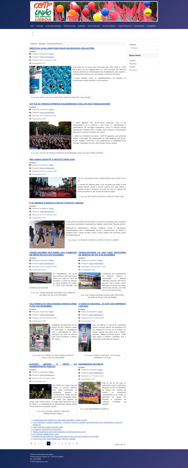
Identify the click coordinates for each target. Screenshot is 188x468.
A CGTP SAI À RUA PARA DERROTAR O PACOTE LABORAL (54, 439)
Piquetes (132, 67)
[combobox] (143, 48)
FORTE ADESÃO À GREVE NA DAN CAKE (48, 427)
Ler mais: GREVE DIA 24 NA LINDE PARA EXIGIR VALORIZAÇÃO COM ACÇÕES (61, 97)
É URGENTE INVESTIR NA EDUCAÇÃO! (47, 429)
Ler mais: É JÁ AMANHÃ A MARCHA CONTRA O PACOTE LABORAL (94, 240)
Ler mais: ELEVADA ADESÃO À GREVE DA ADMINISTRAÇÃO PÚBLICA (53, 412)
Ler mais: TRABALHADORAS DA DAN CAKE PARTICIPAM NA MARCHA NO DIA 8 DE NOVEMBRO (103, 296)
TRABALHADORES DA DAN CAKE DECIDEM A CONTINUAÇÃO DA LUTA (59, 432)
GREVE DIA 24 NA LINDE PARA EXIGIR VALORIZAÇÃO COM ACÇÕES (61, 48)
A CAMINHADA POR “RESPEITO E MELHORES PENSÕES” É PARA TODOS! (60, 420)
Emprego (40, 26)
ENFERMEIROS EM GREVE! (90, 364)
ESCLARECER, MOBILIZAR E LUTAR (46, 434)
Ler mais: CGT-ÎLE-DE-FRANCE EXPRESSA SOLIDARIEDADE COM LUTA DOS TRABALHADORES (67, 153)
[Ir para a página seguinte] (73, 443)
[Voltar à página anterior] (35, 443)
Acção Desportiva (125, 26)
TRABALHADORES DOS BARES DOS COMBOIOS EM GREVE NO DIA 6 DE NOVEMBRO (53, 253)
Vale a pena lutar (94, 26)
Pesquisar (132, 45)
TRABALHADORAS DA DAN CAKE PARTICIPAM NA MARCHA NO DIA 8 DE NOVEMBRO (102, 253)
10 (69, 443)
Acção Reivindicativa (53, 26)
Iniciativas (132, 64)
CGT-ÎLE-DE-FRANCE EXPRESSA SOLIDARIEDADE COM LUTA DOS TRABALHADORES (69, 104)
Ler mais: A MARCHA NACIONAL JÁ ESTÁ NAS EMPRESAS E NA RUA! (102, 356)
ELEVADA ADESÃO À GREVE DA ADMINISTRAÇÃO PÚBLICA (53, 365)
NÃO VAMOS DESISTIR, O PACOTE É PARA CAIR (52, 159)
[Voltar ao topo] (184, 464)
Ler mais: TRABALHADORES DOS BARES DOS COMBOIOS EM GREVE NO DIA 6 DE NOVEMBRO (53, 294)
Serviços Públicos (109, 26)
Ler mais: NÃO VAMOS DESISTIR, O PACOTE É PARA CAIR (101, 196)
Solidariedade (139, 26)
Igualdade (81, 26)
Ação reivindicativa (47, 57)
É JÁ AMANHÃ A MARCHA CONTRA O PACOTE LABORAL (56, 203)
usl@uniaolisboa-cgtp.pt (41, 461)
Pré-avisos (133, 70)
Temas (51, 54)
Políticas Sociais (70, 26)
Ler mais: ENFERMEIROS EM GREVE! (94, 409)
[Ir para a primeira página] (31, 443)
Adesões (132, 61)
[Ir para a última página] (77, 443)
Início (32, 26)
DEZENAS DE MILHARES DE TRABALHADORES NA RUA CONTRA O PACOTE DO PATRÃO (66, 437)
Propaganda (151, 26)
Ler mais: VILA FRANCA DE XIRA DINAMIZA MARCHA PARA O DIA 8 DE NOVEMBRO (54, 356)
